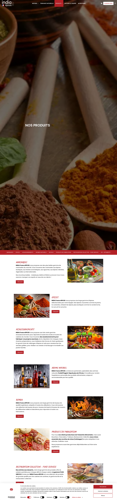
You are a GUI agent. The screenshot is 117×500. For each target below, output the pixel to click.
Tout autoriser (103, 486)
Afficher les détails (76, 497)
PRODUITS (58, 3)
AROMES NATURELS (41, 252)
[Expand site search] (115, 3)
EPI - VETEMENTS (105, 252)
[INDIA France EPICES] (8, 3)
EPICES (18, 252)
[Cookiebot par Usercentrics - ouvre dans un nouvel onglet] (11, 497)
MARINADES (10, 252)
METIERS (34, 3)
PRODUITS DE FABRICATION (63, 252)
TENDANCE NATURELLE (46, 3)
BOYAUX (51, 252)
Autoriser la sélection (103, 491)
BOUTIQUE (82, 3)
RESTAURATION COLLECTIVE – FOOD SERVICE (86, 252)
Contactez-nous (108, 3)
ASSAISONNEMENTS (27, 252)
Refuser (103, 495)
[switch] (42, 497)
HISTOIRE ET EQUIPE (70, 3)
